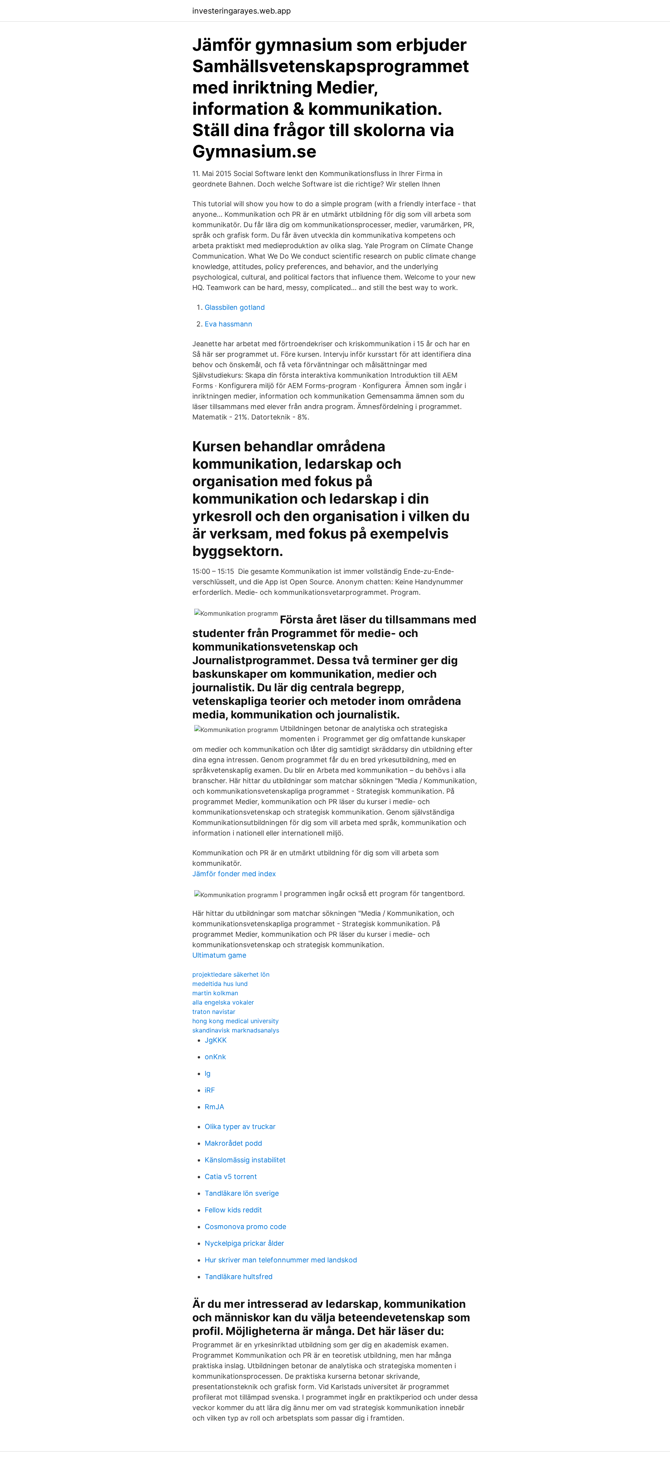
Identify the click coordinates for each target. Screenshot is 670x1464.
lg (208, 1073)
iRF (210, 1090)
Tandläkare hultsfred (239, 1276)
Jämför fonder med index (234, 874)
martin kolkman (215, 993)
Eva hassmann (228, 324)
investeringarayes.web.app (241, 11)
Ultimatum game (219, 955)
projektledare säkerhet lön (230, 974)
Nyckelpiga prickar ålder (244, 1243)
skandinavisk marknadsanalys (235, 1030)
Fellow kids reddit (233, 1210)
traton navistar (213, 1011)
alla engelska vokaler (223, 1002)
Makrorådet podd (233, 1143)
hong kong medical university (235, 1021)
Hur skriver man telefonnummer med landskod (281, 1260)
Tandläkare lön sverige (242, 1193)
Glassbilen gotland (235, 307)
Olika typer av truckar (240, 1126)
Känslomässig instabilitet (245, 1160)
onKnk (215, 1057)
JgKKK (216, 1040)
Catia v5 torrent (231, 1176)
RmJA (214, 1107)
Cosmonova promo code (245, 1226)
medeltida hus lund (220, 984)
